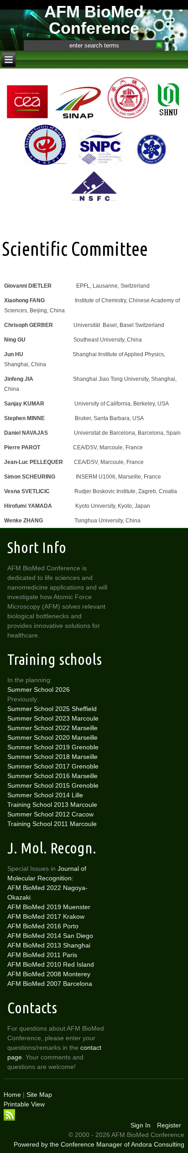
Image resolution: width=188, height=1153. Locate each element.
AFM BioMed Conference (94, 19)
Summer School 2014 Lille (45, 795)
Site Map (39, 1094)
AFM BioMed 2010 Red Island (50, 964)
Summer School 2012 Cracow (50, 814)
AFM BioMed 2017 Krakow (45, 916)
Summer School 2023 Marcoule (53, 718)
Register (169, 1125)
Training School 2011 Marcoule (52, 823)
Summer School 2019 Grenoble (53, 747)
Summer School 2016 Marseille (52, 775)
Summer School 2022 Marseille (52, 728)
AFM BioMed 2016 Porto (42, 926)
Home (12, 1094)
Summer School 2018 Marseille (52, 756)
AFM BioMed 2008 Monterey (48, 974)
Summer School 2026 (38, 689)
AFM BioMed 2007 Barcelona (49, 983)
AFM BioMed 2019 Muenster (48, 907)
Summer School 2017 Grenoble (53, 766)
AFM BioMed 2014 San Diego (50, 935)
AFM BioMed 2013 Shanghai (48, 945)
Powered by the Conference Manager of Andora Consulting (99, 1144)
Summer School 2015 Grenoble (53, 785)
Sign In (141, 1125)
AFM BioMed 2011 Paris (42, 954)
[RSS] (9, 1115)
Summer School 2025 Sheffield (52, 708)
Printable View (24, 1104)
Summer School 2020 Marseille (52, 737)
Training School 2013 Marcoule (52, 804)
